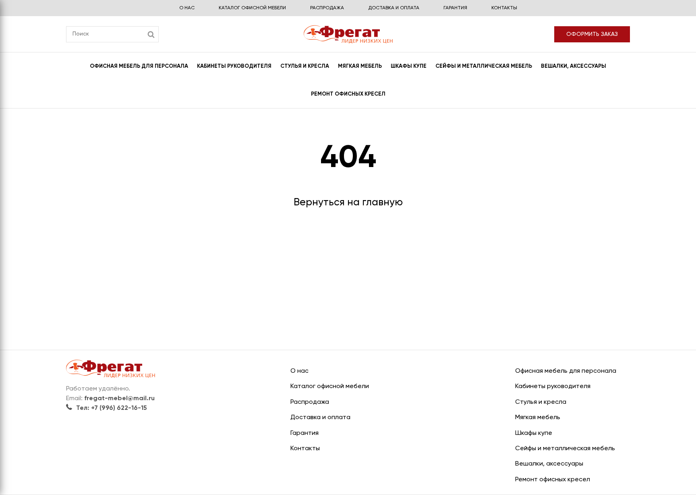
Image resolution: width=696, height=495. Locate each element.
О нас (187, 8)
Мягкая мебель (360, 66)
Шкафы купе (409, 66)
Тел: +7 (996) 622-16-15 (111, 408)
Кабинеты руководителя (234, 66)
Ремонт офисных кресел (348, 94)
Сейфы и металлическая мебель (483, 66)
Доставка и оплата (393, 8)
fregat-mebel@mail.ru (119, 398)
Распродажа (327, 8)
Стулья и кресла (304, 66)
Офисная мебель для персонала (139, 66)
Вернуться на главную (348, 203)
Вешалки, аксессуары (573, 66)
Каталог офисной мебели (252, 8)
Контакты (504, 8)
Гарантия (455, 8)
